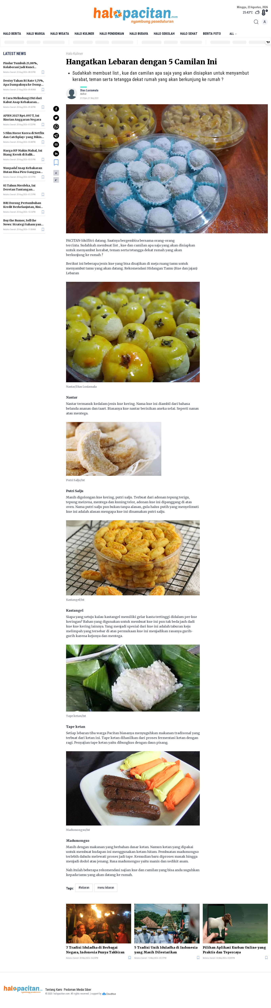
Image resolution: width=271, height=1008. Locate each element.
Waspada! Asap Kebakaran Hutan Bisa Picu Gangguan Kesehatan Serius (22, 172)
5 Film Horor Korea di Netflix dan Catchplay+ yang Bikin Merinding (23, 137)
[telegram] (56, 136)
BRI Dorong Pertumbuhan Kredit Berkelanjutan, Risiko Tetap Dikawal (23, 207)
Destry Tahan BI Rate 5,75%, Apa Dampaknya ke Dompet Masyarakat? (23, 84)
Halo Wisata (59, 34)
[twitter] (56, 118)
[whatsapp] (56, 127)
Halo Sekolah (164, 34)
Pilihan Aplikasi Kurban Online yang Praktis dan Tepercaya (234, 949)
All (232, 33)
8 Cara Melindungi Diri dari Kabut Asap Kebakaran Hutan (22, 102)
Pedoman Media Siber (77, 990)
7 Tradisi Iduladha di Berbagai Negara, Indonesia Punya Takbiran (95, 949)
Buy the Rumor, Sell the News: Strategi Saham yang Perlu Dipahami (23, 224)
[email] (56, 145)
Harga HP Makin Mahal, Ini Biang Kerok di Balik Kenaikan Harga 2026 (22, 154)
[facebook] (56, 109)
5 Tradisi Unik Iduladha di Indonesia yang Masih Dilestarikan (165, 949)
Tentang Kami (53, 990)
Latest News (14, 53)
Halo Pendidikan (112, 34)
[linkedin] (56, 153)
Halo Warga (36, 34)
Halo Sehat (188, 34)
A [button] (56, 173)
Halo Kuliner (84, 34)
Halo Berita (12, 34)
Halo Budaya (139, 34)
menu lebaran (106, 887)
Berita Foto (212, 34)
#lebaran (84, 887)
